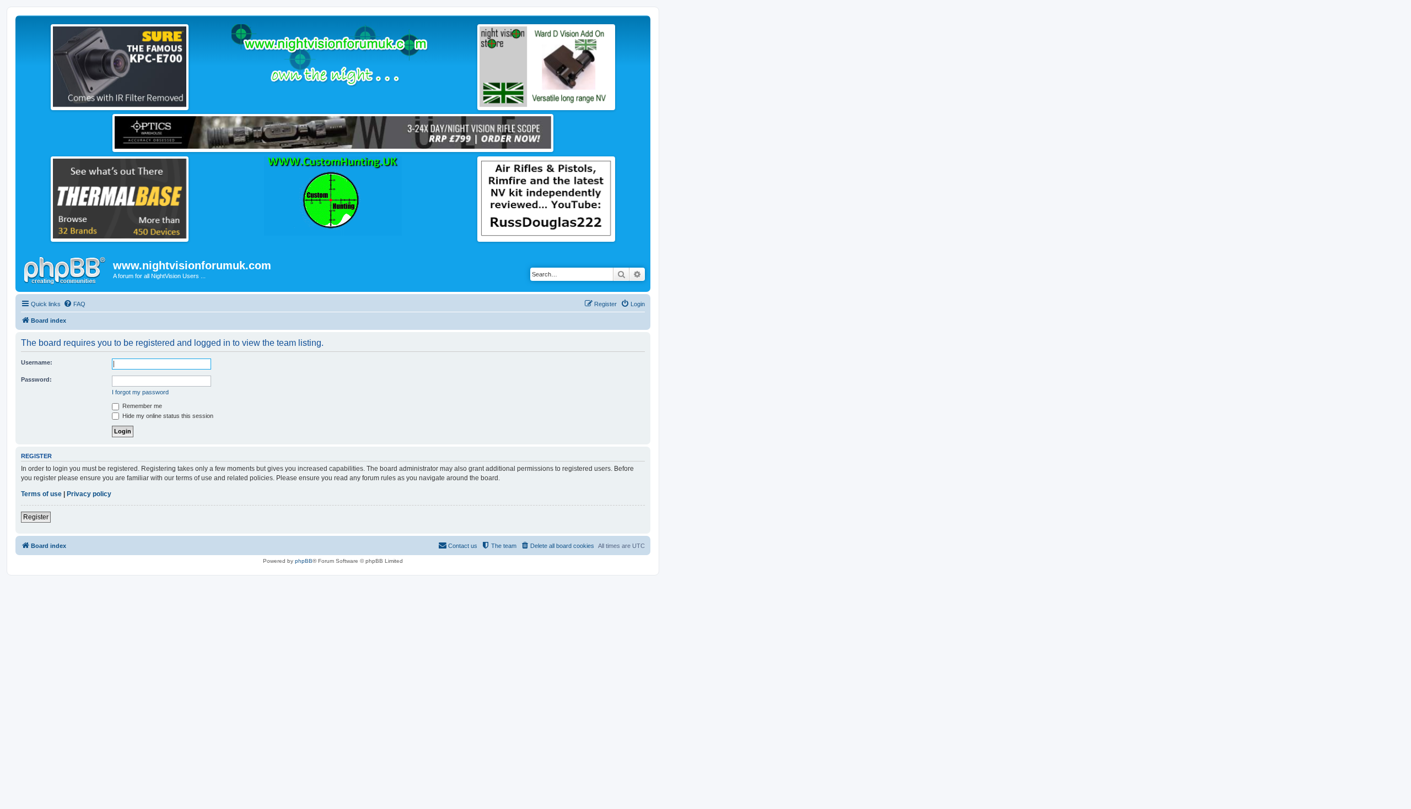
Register (36, 517)
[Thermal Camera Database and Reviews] (119, 198)
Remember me (141, 406)
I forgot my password (140, 392)
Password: (36, 379)
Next (198, 64)
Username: (36, 362)
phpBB (304, 561)
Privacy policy (89, 494)
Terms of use (41, 494)
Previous (41, 64)
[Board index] (65, 268)
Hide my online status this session (167, 415)
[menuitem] (74, 304)
